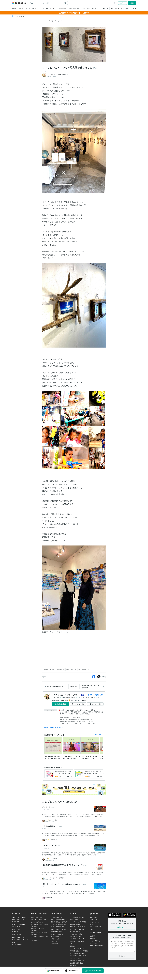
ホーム (44, 21)
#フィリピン (60, 669)
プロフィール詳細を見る (96, 695)
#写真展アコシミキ (49, 669)
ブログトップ (52, 21)
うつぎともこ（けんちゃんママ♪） (66, 694)
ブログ (60, 21)
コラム (66, 21)
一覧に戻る (74, 686)
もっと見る (98, 734)
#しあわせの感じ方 (83, 669)
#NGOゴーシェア (71, 669)
